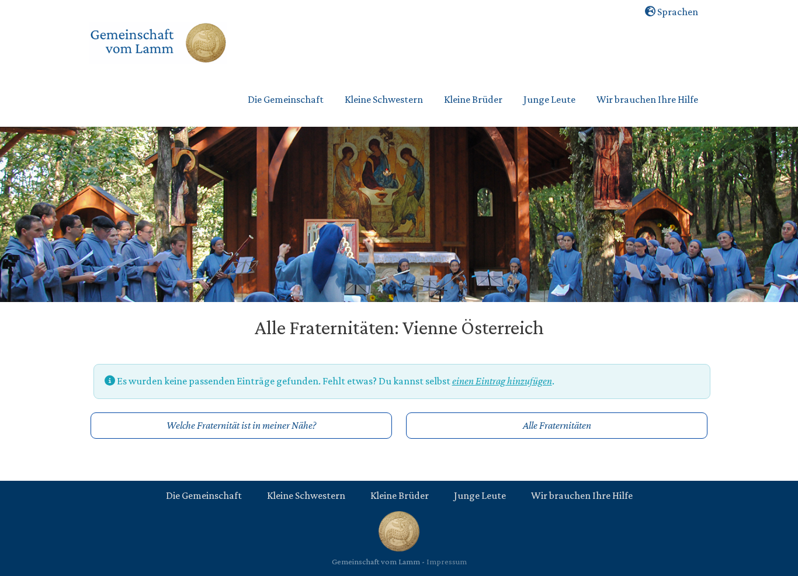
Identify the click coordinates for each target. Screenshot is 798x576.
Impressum (446, 561)
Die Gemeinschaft (204, 495)
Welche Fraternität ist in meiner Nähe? (241, 425)
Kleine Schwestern (306, 495)
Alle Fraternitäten (557, 425)
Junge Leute (480, 495)
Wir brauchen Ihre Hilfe (582, 495)
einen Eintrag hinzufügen (502, 381)
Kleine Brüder (399, 495)
